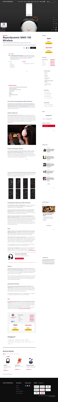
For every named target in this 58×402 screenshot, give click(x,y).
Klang (10, 92)
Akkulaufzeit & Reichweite (13, 94)
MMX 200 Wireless (32, 250)
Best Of (25, 1)
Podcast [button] (9, 343)
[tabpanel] (44, 389)
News (38, 1)
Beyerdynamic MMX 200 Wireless (25, 308)
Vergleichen (42, 1)
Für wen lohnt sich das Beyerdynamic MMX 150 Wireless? (18, 87)
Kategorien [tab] (41, 382)
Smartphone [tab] (11, 353)
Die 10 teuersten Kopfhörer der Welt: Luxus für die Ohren (48, 214)
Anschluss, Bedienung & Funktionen (15, 89)
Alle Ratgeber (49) (48, 225)
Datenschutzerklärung (19, 391)
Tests (19, 1)
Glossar (32, 1)
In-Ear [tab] (7, 353)
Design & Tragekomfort (13, 88)
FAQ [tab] (43, 204)
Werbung (17, 387)
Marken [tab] (35, 382)
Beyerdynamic (11, 301)
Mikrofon (10, 93)
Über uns (17, 385)
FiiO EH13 (5, 365)
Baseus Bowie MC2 (30, 365)
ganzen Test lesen (19, 258)
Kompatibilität (11, 90)
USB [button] (11, 343)
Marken (22, 1)
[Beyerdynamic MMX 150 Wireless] (29, 16)
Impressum (18, 389)
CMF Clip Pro (17, 365)
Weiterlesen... (45, 220)
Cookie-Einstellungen (19, 393)
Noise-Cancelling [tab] (16, 353)
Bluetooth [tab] (4, 353)
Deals (35, 1)
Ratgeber (28, 1)
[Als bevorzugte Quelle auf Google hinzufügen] (33, 48)
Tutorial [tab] (46, 204)
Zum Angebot (15, 329)
